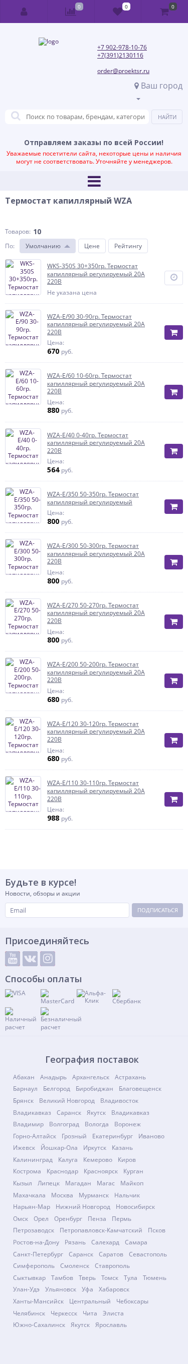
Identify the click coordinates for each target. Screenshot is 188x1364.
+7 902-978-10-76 (122, 47)
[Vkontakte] (30, 958)
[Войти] (24, 11)
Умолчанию (43, 246)
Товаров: (18, 231)
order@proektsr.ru (123, 71)
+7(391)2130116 (120, 55)
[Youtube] (12, 958)
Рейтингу (128, 246)
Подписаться (157, 910)
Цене (92, 246)
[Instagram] (47, 958)
